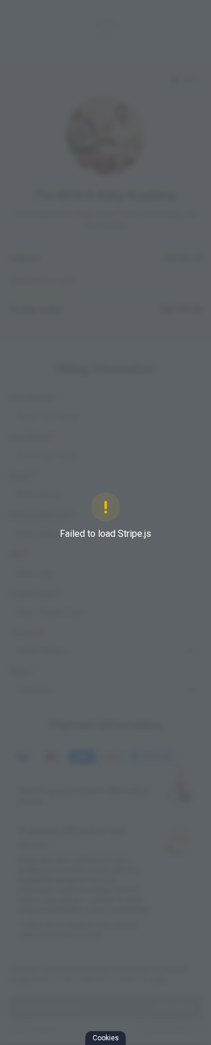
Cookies (106, 1038)
